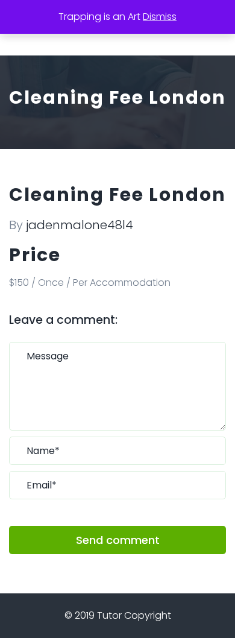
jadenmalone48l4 (79, 224)
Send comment (118, 540)
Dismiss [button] (160, 17)
